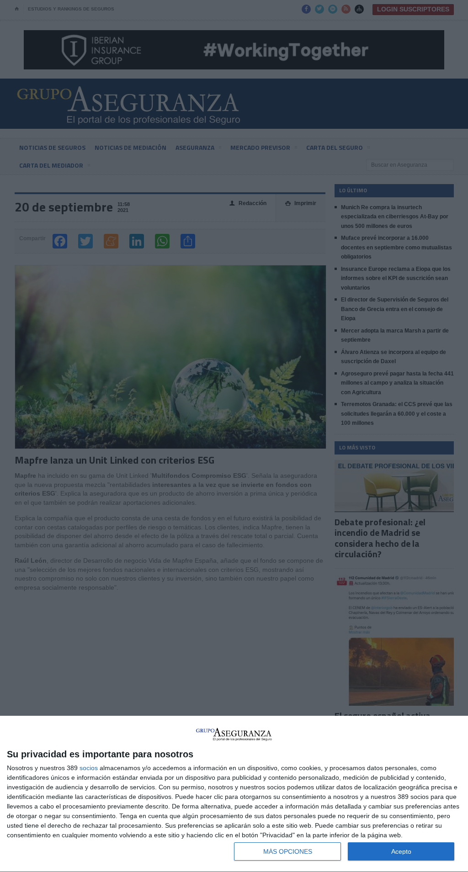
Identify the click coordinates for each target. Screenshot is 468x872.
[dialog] (234, 794)
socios (89, 768)
